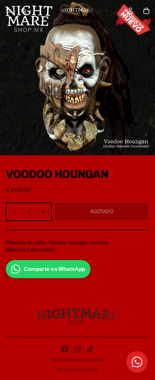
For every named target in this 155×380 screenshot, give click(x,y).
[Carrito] (146, 11)
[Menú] (8, 11)
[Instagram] (77, 349)
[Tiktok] (90, 349)
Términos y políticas (77, 369)
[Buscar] (24, 11)
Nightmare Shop (85, 360)
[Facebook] (65, 349)
